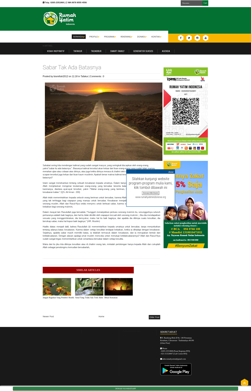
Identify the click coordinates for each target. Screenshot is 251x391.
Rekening (126, 36)
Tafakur (77, 51)
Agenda (166, 51)
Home (101, 316)
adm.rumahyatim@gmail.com (174, 359)
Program (109, 36)
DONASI (141, 36)
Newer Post (48, 316)
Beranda (78, 36)
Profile (93, 36)
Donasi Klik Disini (150, 193)
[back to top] (244, 383)
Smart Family (117, 51)
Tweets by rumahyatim (131, 331)
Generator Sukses (143, 51)
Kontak (155, 36)
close (171, 171)
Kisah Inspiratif (55, 51)
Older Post (154, 317)
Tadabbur (96, 51)
